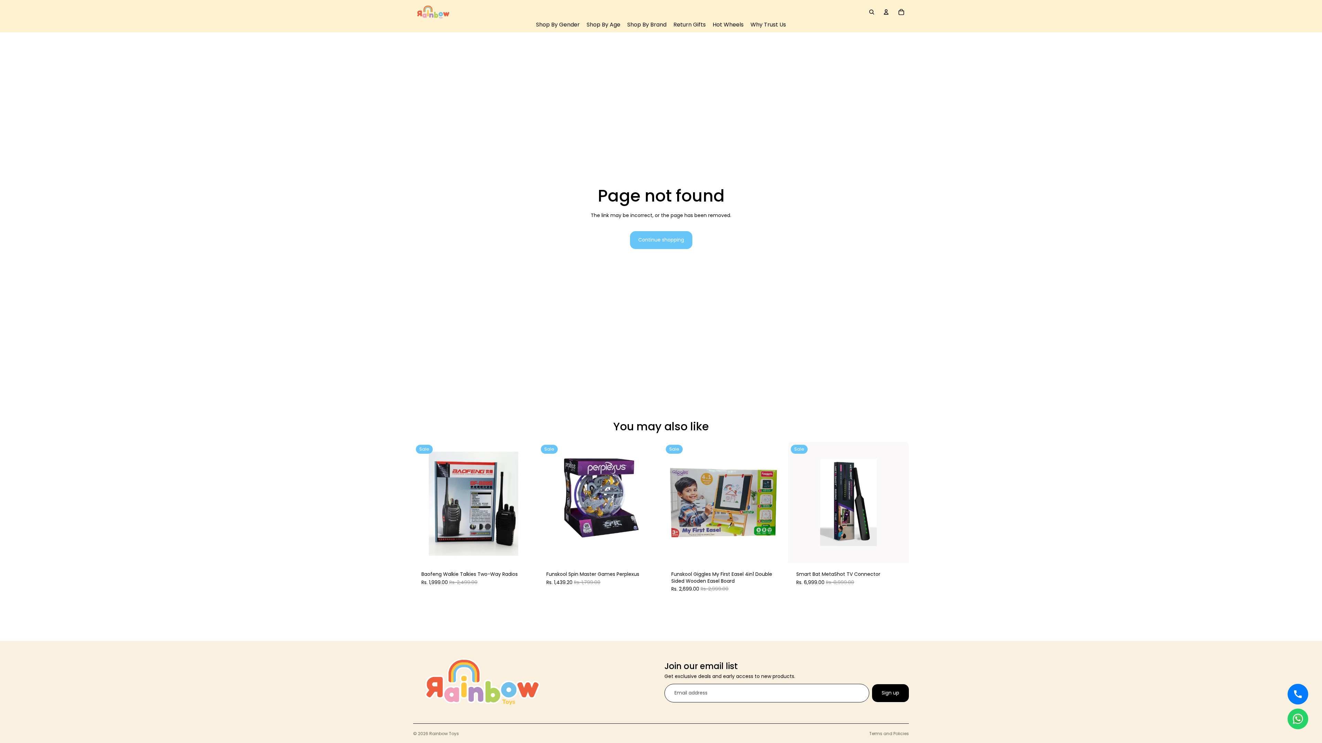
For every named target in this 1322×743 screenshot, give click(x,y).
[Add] (523, 552)
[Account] (886, 12)
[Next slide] (523, 502)
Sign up (890, 692)
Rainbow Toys (444, 733)
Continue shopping (661, 239)
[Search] (871, 12)
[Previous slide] (423, 502)
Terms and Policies (889, 733)
